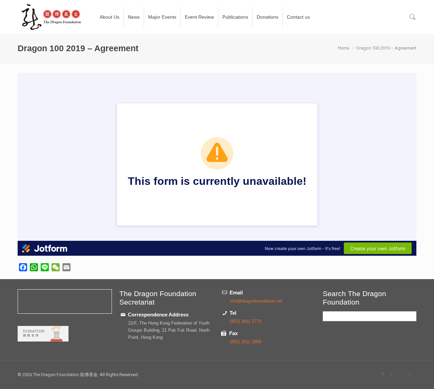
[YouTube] (391, 374)
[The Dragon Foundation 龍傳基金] (51, 17)
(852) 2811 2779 (245, 321)
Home (343, 48)
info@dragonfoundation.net (256, 301)
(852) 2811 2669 (245, 341)
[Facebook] (382, 374)
